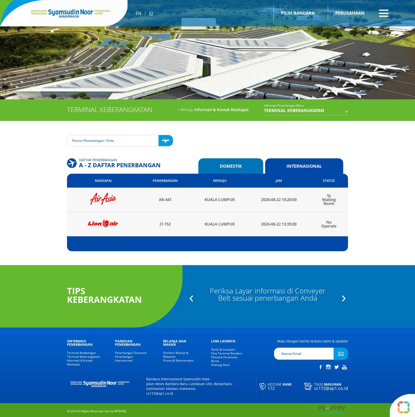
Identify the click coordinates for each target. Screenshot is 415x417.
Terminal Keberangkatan (83, 357)
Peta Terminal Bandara (226, 353)
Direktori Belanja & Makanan (176, 355)
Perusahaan (350, 13)
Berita (215, 361)
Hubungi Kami (220, 365)
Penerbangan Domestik (130, 353)
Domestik (231, 166)
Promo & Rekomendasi (178, 361)
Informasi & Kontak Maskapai (212, 110)
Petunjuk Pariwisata (224, 357)
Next (344, 298)
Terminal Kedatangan (81, 353)
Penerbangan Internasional (124, 359)
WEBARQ (120, 411)
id (151, 13)
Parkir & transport (223, 349)
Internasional (304, 166)
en (138, 13)
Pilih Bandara (298, 13)
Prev (191, 298)
